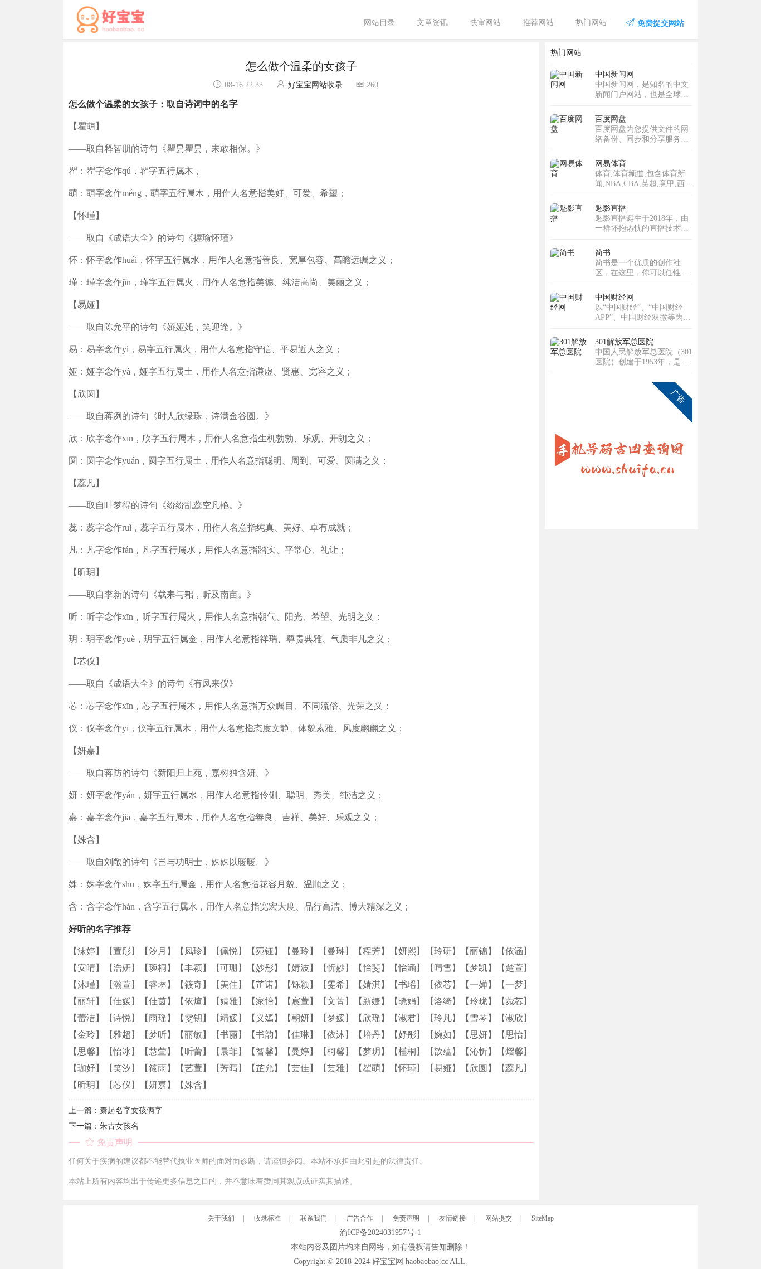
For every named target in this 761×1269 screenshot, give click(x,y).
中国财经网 (614, 297)
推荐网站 (538, 22)
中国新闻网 (614, 74)
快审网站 (485, 22)
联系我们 (313, 1218)
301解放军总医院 (624, 342)
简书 (603, 253)
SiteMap (542, 1218)
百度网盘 (610, 119)
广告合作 (360, 1218)
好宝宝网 (387, 1261)
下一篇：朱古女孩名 (104, 1126)
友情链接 (452, 1218)
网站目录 (379, 22)
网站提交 (498, 1218)
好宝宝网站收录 (315, 85)
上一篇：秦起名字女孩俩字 (115, 1110)
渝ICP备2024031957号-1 (380, 1232)
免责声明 (406, 1218)
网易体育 (610, 163)
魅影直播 (610, 208)
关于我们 (221, 1218)
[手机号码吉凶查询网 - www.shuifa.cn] (621, 452)
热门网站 (591, 22)
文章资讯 (432, 22)
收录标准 (267, 1218)
